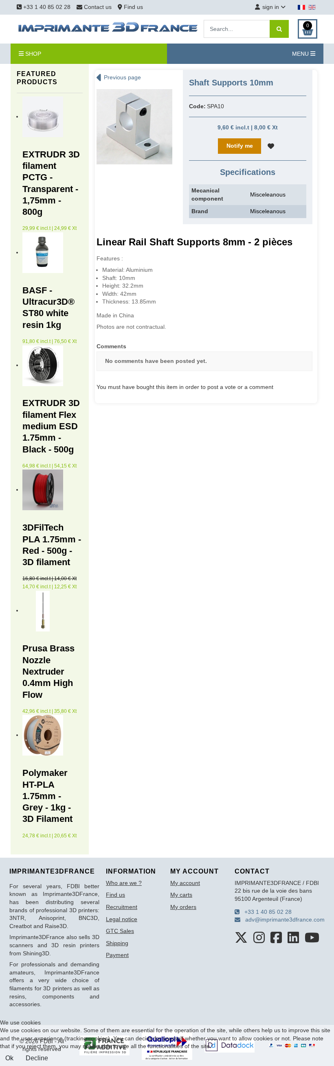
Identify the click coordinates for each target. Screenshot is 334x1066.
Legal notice (121, 919)
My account (185, 883)
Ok (9, 1058)
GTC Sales (120, 931)
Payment (117, 955)
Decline (37, 1058)
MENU (301, 53)
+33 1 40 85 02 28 (46, 7)
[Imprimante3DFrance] (108, 28)
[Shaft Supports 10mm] (134, 126)
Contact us (97, 7)
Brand (199, 211)
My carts (181, 894)
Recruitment (121, 907)
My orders (183, 907)
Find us (132, 7)
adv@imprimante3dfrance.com (282, 919)
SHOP (32, 53)
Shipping (117, 943)
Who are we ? (124, 883)
